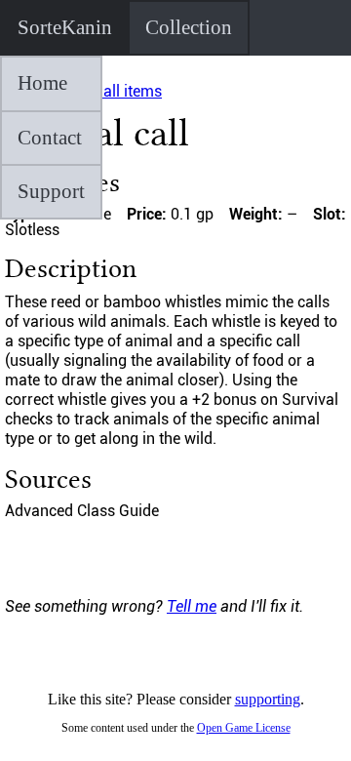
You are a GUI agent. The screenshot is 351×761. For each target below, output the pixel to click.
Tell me (191, 606)
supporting (267, 699)
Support (51, 191)
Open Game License (244, 728)
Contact (50, 137)
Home (42, 83)
